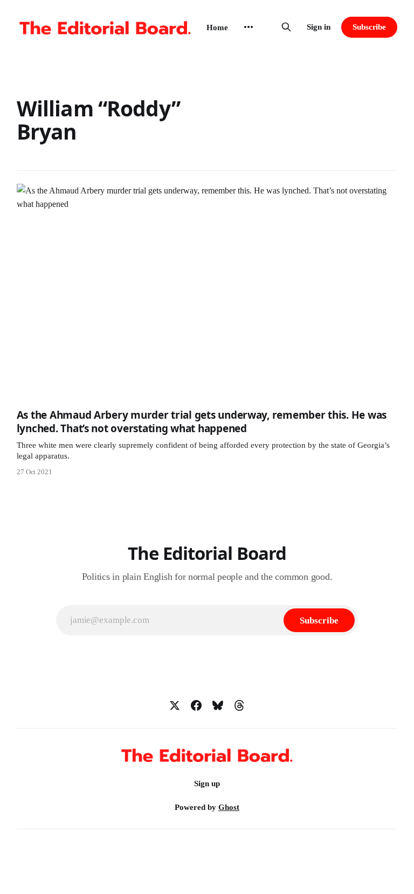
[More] (248, 27)
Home (217, 27)
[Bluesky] (217, 705)
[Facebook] (196, 705)
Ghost (228, 807)
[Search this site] (286, 27)
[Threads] (239, 705)
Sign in (318, 27)
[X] (174, 705)
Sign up (207, 783)
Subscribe (369, 27)
